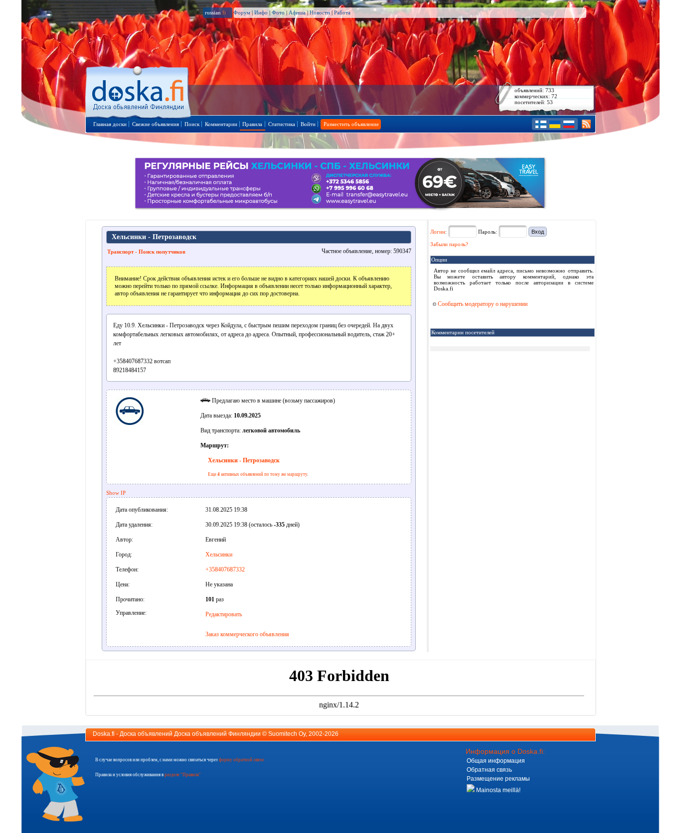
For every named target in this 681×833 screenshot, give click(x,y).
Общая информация (496, 760)
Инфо (261, 12)
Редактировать (223, 614)
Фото (278, 12)
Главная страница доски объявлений (138, 90)
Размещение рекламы (498, 778)
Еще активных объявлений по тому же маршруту (257, 474)
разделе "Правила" (183, 774)
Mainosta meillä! (497, 790)
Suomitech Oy (287, 733)
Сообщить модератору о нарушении (481, 303)
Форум (241, 12)
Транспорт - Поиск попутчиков (146, 252)
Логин (437, 232)
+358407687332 (225, 569)
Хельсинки (218, 554)
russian (215, 12)
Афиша (297, 12)
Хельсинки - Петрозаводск (244, 460)
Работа (342, 12)
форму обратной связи (241, 759)
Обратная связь (489, 769)
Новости (320, 12)
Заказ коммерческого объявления (247, 634)
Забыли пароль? (449, 244)
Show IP (116, 493)
